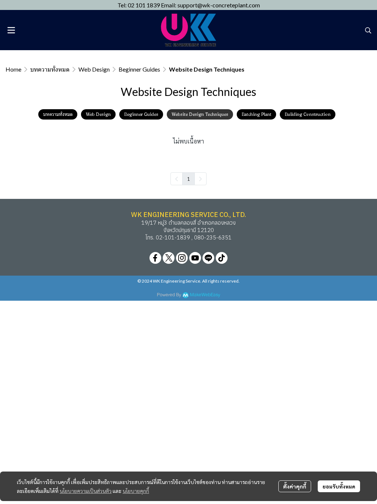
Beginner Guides (139, 69)
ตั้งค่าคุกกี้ (294, 486)
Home (13, 69)
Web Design (94, 69)
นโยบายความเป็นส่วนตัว (86, 490)
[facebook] (155, 258)
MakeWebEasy (205, 295)
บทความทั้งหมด (50, 69)
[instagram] (182, 258)
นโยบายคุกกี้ (136, 490)
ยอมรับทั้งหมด (339, 486)
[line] (208, 258)
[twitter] (169, 258)
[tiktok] (222, 258)
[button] (368, 30)
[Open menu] (11, 30)
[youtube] (195, 258)
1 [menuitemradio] (188, 178)
